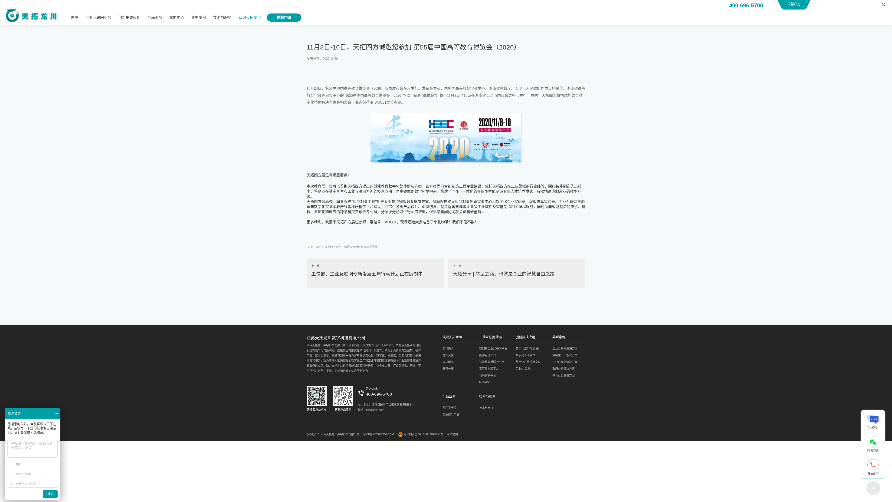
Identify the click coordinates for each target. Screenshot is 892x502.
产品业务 (155, 18)
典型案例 (198, 18)
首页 (74, 18)
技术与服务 (222, 18)
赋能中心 (176, 18)
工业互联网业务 (98, 18)
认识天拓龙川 (250, 18)
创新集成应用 (129, 18)
